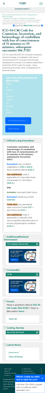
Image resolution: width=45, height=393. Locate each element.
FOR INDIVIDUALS (17, 121)
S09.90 (11, 200)
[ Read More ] (14, 352)
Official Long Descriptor (20, 140)
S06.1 (31, 170)
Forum (10, 301)
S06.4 (23, 167)
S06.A (10, 183)
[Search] (4, 3)
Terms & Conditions (29, 373)
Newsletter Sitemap (10, 373)
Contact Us (7, 375)
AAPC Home (27, 369)
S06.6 (29, 167)
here (21, 311)
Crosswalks (13, 270)
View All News (16, 357)
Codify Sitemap (28, 371)
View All (13, 319)
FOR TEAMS (13, 129)
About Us (7, 371)
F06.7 (10, 226)
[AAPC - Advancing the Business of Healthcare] (22, 3)
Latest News (14, 345)
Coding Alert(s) (15, 328)
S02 (23, 210)
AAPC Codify (8, 369)
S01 (30, 207)
